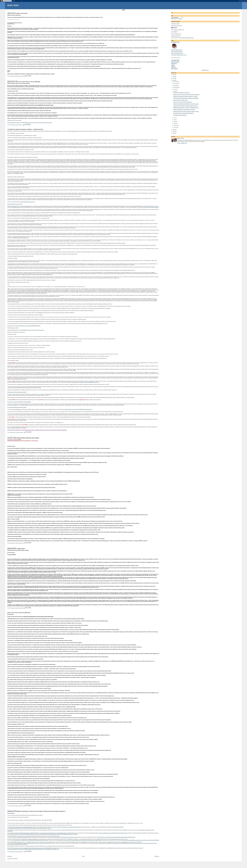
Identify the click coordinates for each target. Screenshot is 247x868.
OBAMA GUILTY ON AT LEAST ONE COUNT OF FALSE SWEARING (23, 81)
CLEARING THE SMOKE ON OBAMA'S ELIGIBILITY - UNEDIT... (185, 96)
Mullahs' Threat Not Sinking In (176, 49)
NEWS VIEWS (13, 5)
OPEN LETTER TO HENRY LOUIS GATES (17, 13)
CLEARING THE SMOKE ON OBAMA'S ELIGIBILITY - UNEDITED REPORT (25, 129)
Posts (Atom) (15, 858)
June (175, 117)
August (175, 89)
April (174, 121)
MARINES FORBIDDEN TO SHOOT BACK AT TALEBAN (184, 109)
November (176, 83)
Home (83, 856)
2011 (174, 76)
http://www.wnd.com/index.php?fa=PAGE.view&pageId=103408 (19, 401)
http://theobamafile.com (16, 409)
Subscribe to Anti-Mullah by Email (187, 37)
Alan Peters (181, 138)
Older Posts (157, 856)
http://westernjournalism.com (74, 131)
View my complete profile (182, 143)
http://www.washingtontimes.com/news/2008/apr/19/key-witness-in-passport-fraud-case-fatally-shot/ (25, 330)
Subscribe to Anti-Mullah (175, 35)
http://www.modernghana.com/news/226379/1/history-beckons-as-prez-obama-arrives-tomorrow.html (32, 843)
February (175, 125)
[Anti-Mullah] (174, 27)
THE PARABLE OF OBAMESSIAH (179, 115)
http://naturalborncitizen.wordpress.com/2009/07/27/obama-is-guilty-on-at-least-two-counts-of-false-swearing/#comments (29, 122)
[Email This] (25, 75)
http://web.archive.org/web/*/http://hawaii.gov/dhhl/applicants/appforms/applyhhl (56, 833)
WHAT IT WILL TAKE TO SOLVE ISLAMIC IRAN (18, 612)
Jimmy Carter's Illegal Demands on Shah (178, 54)
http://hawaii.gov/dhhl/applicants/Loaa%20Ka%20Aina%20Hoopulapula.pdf (112, 833)
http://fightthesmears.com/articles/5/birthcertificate (23, 827)
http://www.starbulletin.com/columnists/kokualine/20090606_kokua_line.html (84, 382)
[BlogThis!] (26, 75)
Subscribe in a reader (175, 23)
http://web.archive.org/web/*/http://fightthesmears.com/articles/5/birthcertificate (65, 827)
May (174, 119)
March (175, 123)
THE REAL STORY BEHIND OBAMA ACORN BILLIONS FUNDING (23, 438)
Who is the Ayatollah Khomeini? (177, 53)
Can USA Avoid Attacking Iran (176, 51)
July (174, 91)
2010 (174, 78)
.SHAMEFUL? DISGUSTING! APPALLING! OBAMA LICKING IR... (185, 105)
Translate (180, 18)
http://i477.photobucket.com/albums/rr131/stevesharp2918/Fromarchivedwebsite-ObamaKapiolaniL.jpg (116, 837)
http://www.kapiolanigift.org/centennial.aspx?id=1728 (23, 837)
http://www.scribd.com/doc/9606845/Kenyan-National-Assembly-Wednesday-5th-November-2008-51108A (139, 840)
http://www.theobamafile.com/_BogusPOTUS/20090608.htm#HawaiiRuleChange (77, 409)
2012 (174, 74)
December (176, 81)
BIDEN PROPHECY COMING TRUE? (16, 548)
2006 (174, 133)
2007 (174, 131)
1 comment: (20, 124)
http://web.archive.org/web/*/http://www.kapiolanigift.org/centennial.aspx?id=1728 (63, 837)
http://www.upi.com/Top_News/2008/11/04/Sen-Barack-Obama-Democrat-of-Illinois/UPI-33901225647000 (33, 848)
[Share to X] (28, 75)
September (176, 87)
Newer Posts (9, 856)
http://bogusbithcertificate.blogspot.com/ (14, 204)
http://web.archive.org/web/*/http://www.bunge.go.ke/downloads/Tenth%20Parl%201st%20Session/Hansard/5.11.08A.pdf (79, 840)
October (175, 85)
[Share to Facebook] (29, 75)
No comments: (20, 432)
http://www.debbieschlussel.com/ (16, 207)
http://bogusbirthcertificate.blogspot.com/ (27, 201)
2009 (174, 80)
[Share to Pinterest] (30, 75)
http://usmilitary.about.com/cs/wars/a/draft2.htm (150, 207)
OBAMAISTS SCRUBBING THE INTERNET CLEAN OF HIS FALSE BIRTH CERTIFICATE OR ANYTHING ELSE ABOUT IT (36, 811)
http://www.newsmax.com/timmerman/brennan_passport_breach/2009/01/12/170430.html (23, 325)
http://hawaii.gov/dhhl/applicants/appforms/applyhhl (16, 392)
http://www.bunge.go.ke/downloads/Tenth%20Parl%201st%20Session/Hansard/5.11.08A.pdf (31, 840)
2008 (174, 129)
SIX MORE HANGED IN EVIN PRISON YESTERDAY (183, 113)
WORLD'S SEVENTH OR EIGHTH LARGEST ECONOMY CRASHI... (186, 111)
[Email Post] (23, 124)
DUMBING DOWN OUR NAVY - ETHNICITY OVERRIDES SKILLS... (186, 107)
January (175, 127)
